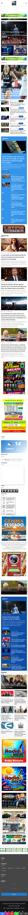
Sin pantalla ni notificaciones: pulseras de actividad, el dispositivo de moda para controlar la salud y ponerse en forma (18, 187)
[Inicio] (14, 3)
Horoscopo (13, 515)
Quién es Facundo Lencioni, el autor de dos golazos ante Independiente (17, 634)
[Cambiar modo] (26, 3)
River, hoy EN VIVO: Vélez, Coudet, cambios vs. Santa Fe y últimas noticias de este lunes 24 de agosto (18, 132)
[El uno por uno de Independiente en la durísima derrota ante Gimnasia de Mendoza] (14, 40)
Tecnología (4, 582)
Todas (17, 62)
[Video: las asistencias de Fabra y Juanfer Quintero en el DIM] (6, 639)
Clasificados (17, 908)
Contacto (3, 880)
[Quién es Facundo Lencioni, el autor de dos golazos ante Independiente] (6, 632)
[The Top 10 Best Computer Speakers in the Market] (5, 102)
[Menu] (2, 3)
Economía (21, 101)
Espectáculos (10, 868)
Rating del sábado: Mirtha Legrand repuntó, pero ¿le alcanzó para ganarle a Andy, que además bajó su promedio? (13, 286)
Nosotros (3, 874)
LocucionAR (16, 905)
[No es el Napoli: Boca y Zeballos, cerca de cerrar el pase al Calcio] (20, 51)
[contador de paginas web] (9, 492)
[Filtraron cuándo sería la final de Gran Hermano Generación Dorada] (3, 218)
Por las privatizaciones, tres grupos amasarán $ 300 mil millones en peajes (7, 701)
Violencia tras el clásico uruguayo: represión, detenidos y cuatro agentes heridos (18, 667)
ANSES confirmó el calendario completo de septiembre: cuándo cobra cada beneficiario (17, 104)
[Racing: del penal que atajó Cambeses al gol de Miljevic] (14, 28)
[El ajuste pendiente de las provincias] (7, 725)
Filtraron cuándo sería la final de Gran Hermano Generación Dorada (18, 221)
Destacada (4, 22)
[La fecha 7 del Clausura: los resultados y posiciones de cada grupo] (7, 51)
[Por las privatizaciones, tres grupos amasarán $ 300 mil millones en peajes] (7, 693)
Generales (22, 62)
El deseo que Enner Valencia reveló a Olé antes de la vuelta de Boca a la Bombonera (18, 120)
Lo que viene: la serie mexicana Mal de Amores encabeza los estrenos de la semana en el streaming (13, 257)
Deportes (21, 116)
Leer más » (5, 172)
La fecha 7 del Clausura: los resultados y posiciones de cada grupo (18, 652)
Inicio (4, 908)
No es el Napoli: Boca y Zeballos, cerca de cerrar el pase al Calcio (20, 54)
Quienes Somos (10, 908)
